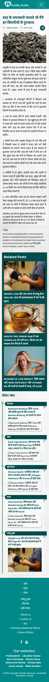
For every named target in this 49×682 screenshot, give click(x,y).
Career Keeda (15, 666)
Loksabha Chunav (31, 656)
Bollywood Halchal (15, 663)
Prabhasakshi (13, 656)
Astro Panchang (15, 659)
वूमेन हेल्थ (11, 467)
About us (25, 615)
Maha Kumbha (33, 666)
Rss (25, 624)
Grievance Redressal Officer (25, 628)
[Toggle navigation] (41, 4)
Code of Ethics (25, 633)
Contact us (25, 619)
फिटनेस (10, 404)
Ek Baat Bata (34, 663)
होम (25, 584)
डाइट (9, 497)
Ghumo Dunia (33, 659)
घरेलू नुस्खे (11, 533)
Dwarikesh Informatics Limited (31, 674)
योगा (9, 437)
